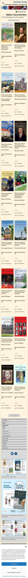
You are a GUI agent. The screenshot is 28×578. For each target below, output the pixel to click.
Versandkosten (7, 67)
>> (24, 11)
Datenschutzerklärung (15, 576)
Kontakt (4, 445)
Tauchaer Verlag (20, 2)
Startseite (4, 420)
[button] (25, 546)
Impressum (23, 576)
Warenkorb (5, 440)
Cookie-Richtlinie (6, 576)
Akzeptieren (14, 564)
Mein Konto (5, 438)
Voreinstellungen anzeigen (14, 572)
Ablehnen (14, 568)
